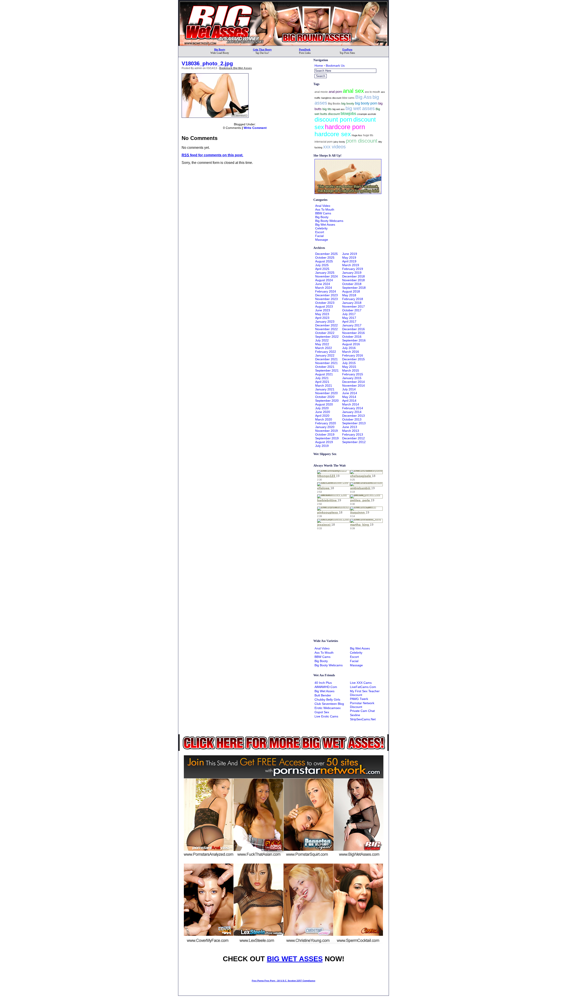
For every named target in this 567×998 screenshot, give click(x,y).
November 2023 (326, 299)
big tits (327, 109)
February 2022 (325, 351)
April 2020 (322, 415)
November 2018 (353, 280)
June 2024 (322, 284)
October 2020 (324, 397)
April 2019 (349, 261)
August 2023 (324, 306)
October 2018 (351, 284)
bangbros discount (331, 98)
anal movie (321, 91)
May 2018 (349, 295)
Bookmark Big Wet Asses (235, 68)
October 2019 (324, 434)
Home (319, 65)
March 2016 (350, 351)
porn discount (361, 141)
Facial (319, 236)
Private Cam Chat (362, 711)
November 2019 (326, 430)
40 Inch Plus (323, 682)
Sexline (355, 715)
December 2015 (353, 359)
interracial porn (324, 141)
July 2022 (322, 340)
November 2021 (326, 363)
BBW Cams (323, 213)
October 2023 (324, 302)
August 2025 (324, 261)
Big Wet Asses (325, 224)
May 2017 (349, 318)
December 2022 (326, 325)
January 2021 (324, 389)
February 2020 (325, 423)
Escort (319, 232)
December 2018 (353, 276)
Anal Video (322, 205)
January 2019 (351, 272)
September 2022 (327, 336)
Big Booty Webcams (329, 221)
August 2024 (324, 280)
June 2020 (322, 412)
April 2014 (349, 400)
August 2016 (351, 344)
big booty (347, 103)
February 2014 (352, 408)
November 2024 (326, 276)
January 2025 (324, 272)
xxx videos (334, 146)
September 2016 (354, 340)
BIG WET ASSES (295, 959)
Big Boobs (334, 103)
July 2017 (349, 314)
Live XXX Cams (361, 682)
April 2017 (349, 321)
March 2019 (350, 265)
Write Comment (255, 128)
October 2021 (324, 366)
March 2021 (323, 385)
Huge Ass (357, 135)
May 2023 (322, 314)
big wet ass (338, 109)
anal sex (353, 90)
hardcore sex (333, 134)
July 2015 (349, 363)
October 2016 (351, 336)
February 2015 (352, 374)
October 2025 (324, 257)
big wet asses (360, 108)
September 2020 (327, 400)
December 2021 (326, 359)
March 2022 (323, 348)
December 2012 (353, 438)
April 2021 (322, 382)
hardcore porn (345, 126)
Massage (321, 239)
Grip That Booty (262, 49)
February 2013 (352, 434)
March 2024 (323, 287)
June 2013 (349, 427)
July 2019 (322, 446)
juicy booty (339, 141)
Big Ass (363, 97)
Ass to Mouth (324, 209)
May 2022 (322, 344)
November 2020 (326, 393)
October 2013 (351, 419)
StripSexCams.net (363, 719)
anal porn (335, 91)
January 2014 (351, 412)
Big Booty (219, 49)
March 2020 (323, 419)
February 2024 (325, 291)
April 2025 (322, 269)
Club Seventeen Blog (329, 703)
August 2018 (351, 291)
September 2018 (354, 287)
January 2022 (324, 355)
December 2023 (326, 295)
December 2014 (353, 382)
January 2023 (324, 321)
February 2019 (352, 269)
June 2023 (322, 310)
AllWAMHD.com (326, 687)
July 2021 (322, 378)
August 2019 (324, 442)
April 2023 (322, 318)
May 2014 (349, 397)
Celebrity (321, 228)
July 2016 (349, 348)
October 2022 (324, 333)
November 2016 (353, 333)
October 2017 (351, 310)
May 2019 (349, 257)
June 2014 (349, 393)
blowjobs (348, 113)
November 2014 (353, 385)
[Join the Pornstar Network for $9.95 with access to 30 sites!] (283, 2)
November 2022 (326, 329)
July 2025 (322, 265)
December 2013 (353, 415)
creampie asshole (366, 114)
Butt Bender (323, 695)
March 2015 (350, 370)
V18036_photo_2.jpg (207, 63)
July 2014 (349, 389)
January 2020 (324, 427)
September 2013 (354, 423)
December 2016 (353, 329)
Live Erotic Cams (326, 716)
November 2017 (353, 306)
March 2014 (350, 404)
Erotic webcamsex (328, 708)
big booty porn (366, 103)
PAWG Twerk (359, 699)
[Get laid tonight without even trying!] (348, 193)
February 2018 (352, 299)
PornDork (305, 49)
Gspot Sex (322, 712)
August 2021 (324, 374)
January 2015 (351, 378)
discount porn (333, 119)
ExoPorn (347, 49)
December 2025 (326, 254)
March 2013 (350, 430)
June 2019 (349, 254)
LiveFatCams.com (363, 687)
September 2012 (354, 442)
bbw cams (348, 97)
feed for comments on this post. (212, 155)
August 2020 (324, 404)
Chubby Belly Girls (327, 699)
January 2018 (351, 302)
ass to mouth (372, 91)
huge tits (368, 135)
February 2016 (352, 355)
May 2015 (349, 366)
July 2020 (322, 408)
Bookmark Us (335, 65)
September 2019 (327, 438)
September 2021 (327, 370)
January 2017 (351, 325)
